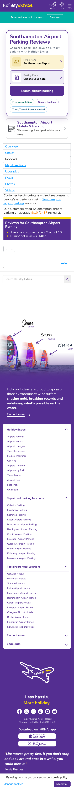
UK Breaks (12, 489)
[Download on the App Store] (37, 736)
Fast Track (12, 484)
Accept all (62, 784)
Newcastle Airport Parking (21, 558)
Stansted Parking (16, 514)
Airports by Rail (15, 470)
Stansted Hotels (16, 583)
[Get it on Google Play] (37, 743)
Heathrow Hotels (16, 578)
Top (64, 262)
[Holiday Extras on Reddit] (54, 711)
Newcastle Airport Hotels (21, 626)
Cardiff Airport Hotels (19, 602)
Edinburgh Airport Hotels (20, 622)
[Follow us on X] (26, 711)
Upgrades (12, 171)
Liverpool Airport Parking (20, 539)
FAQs (9, 178)
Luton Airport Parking (19, 519)
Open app (55, 17)
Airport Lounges (16, 446)
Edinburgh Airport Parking (21, 553)
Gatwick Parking (16, 505)
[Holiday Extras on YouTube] (47, 711)
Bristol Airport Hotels (18, 617)
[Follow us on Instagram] (33, 711)
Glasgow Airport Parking (20, 543)
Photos (10, 184)
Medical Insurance (16, 456)
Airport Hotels (15, 441)
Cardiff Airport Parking (19, 534)
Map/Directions (15, 165)
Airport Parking (15, 436)
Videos (10, 190)
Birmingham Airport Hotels (21, 598)
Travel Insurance (16, 451)
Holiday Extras (17, 4)
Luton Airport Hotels (18, 588)
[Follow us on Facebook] (19, 711)
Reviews (11, 159)
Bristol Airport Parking (19, 548)
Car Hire (11, 460)
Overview (12, 146)
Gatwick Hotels (15, 573)
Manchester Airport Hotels (21, 593)
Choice (9, 153)
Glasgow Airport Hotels (20, 612)
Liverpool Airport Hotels (20, 607)
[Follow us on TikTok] (40, 711)
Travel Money (14, 475)
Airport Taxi (13, 480)
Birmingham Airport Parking (22, 529)
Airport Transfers (16, 465)
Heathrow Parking (17, 510)
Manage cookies (13, 784)
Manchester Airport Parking (22, 524)
